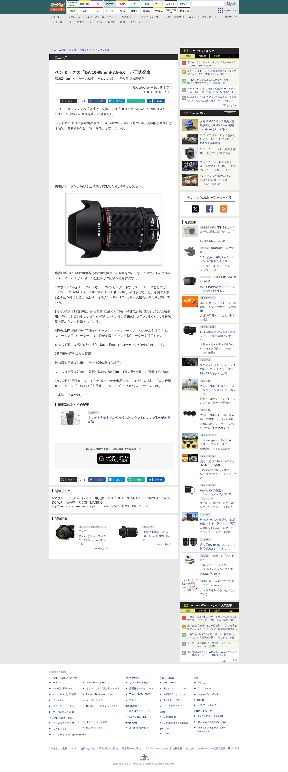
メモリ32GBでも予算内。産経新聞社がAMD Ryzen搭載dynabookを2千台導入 (217, 125)
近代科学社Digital (138, 727)
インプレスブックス (96, 721)
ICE (196, 677)
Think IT (57, 682)
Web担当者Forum (62, 688)
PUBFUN (199, 700)
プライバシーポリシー (156, 748)
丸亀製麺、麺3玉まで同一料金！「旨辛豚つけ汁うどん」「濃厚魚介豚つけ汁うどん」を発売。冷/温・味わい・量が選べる (211, 637)
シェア (99, 101)
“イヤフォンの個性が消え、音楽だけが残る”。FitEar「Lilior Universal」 (217, 179)
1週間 (217, 56)
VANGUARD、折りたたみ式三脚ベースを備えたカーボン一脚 (218, 389)
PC (52, 22)
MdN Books (170, 717)
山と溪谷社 (131, 706)
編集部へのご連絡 (131, 748)
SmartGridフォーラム (97, 682)
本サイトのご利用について (63, 748)
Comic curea (204, 688)
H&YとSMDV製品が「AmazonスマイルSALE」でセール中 (217, 494)
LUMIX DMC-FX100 (212, 240)
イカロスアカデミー (174, 706)
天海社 (201, 682)
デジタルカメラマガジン (66, 722)
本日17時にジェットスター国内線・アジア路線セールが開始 (218, 306)
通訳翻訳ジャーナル (174, 694)
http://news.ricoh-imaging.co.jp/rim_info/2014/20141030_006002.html (100, 506)
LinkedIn (158, 101)
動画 (122, 22)
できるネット (60, 728)
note (139, 101)
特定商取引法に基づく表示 (225, 748)
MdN (162, 712)
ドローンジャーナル (63, 706)
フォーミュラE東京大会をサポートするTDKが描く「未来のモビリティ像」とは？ (218, 166)
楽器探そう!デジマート (141, 688)
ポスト (71, 101)
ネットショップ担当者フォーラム (103, 688)
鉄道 (99, 22)
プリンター (207, 16)
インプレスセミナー (96, 700)
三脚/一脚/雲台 (173, 16)
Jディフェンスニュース (176, 688)
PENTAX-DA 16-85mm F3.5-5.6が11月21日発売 (156, 535)
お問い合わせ (88, 748)
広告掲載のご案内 (108, 748)
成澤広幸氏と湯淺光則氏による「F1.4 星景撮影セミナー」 (218, 335)
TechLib (168, 733)
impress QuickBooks (209, 694)
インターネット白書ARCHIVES (69, 734)
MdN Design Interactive (176, 722)
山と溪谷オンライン (139, 711)
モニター (191, 16)
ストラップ (66, 22)
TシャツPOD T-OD (140, 694)
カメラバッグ (128, 16)
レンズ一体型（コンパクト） (100, 16)
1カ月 (232, 56)
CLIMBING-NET (137, 717)
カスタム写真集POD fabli (212, 721)
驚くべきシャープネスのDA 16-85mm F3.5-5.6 (92, 540)
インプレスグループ (196, 748)
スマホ (80, 22)
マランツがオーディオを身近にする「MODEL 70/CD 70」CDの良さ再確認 (218, 139)
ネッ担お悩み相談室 (63, 712)
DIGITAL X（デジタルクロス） (102, 706)
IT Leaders (58, 700)
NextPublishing (94, 727)
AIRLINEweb (170, 682)
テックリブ (165, 728)
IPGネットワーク (203, 711)
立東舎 (132, 700)
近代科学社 (131, 722)
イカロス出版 (167, 677)
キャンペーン (137, 22)
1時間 (188, 56)
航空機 (111, 22)
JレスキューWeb (172, 700)
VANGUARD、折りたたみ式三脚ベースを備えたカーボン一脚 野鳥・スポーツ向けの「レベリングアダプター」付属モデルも (212, 92)
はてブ (119, 101)
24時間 (202, 56)
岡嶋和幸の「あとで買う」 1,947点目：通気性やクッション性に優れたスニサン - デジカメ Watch (211, 100)
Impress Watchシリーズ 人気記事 (211, 605)
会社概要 (177, 748)
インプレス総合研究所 (64, 694)
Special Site (197, 113)
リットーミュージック (141, 682)
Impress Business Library (99, 694)
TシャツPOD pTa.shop (211, 716)
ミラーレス (57, 16)
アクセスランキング (202, 51)
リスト (82, 101)
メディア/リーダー (150, 16)
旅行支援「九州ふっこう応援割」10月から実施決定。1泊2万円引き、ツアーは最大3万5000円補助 (212, 629)
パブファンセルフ (207, 705)
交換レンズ (74, 16)
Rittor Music (132, 677)
